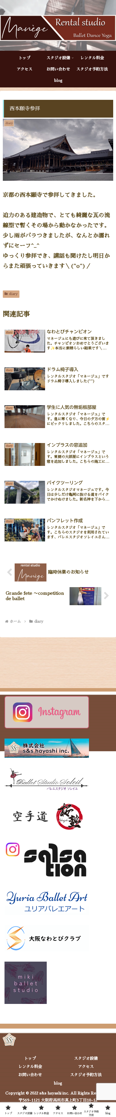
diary (13, 294)
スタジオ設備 (86, 1058)
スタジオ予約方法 (86, 1075)
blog (58, 1083)
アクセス (86, 1066)
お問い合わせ (30, 1075)
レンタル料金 (30, 1066)
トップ (30, 1058)
